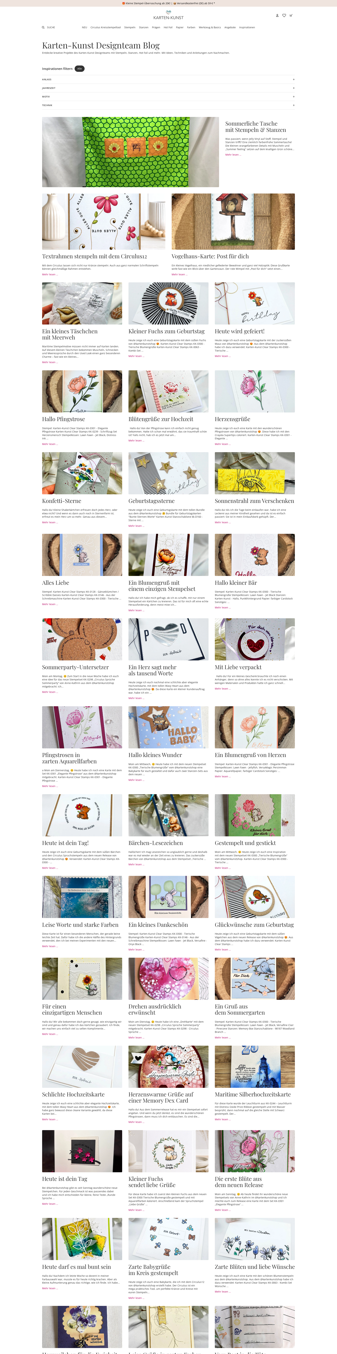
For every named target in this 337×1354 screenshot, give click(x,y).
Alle (79, 68)
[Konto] (277, 15)
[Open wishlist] (284, 15)
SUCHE (51, 27)
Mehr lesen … (233, 154)
